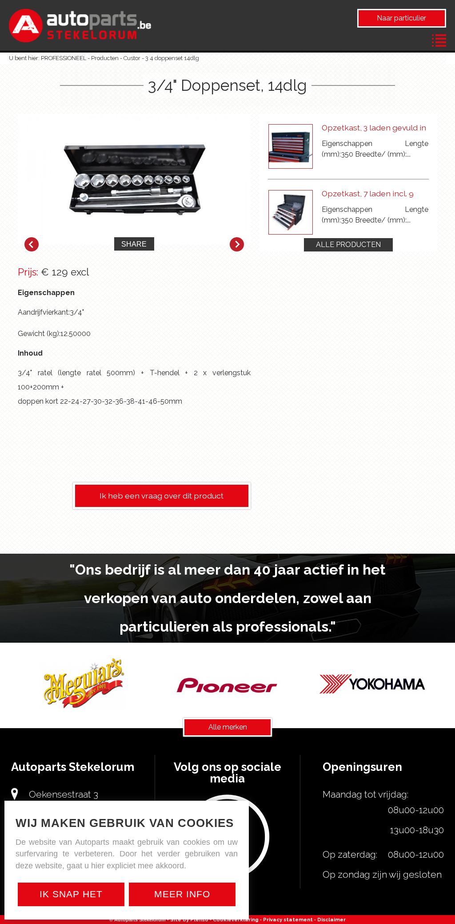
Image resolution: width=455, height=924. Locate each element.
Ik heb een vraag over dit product (162, 495)
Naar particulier (401, 18)
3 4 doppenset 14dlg (172, 58)
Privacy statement (288, 919)
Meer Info (182, 894)
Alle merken (227, 727)
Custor (132, 58)
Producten (105, 58)
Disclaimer (331, 919)
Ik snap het (71, 894)
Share (134, 244)
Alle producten (348, 244)
